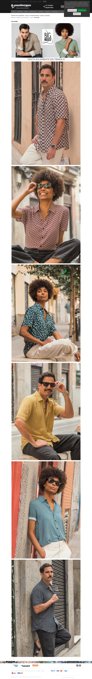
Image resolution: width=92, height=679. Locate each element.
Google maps (54, 11)
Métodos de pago (23, 1)
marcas (31, 17)
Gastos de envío (14, 1)
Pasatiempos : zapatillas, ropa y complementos (20, 17)
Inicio (14, 11)
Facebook (47, 11)
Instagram (41, 11)
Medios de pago (21, 670)
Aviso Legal (38, 670)
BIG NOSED (36, 17)
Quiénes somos (33, 11)
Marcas (26, 11)
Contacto (40, 1)
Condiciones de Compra (30, 670)
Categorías (19, 11)
